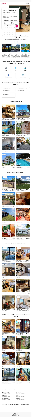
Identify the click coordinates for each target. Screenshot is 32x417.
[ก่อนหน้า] (14, 42)
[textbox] (7, 23)
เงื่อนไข (18, 415)
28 (12, 36)
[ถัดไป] (17, 42)
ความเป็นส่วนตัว (14, 415)
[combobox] (10, 20)
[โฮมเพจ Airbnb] (4, 3)
